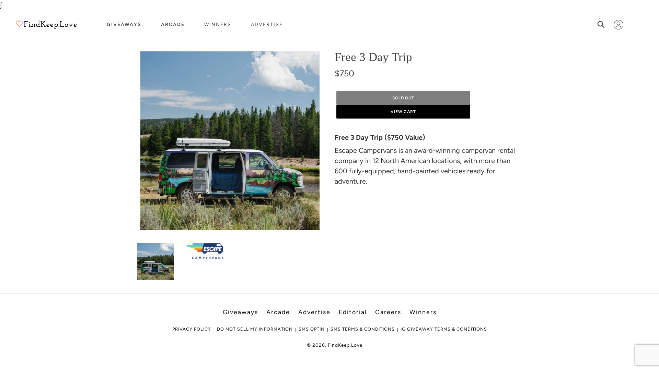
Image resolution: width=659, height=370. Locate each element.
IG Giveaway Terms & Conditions (444, 329)
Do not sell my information (255, 329)
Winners (217, 24)
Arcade (173, 24)
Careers (388, 312)
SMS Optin (312, 329)
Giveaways (124, 24)
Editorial (353, 312)
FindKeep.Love (345, 345)
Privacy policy (191, 329)
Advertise (267, 24)
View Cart (403, 111)
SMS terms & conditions (363, 329)
